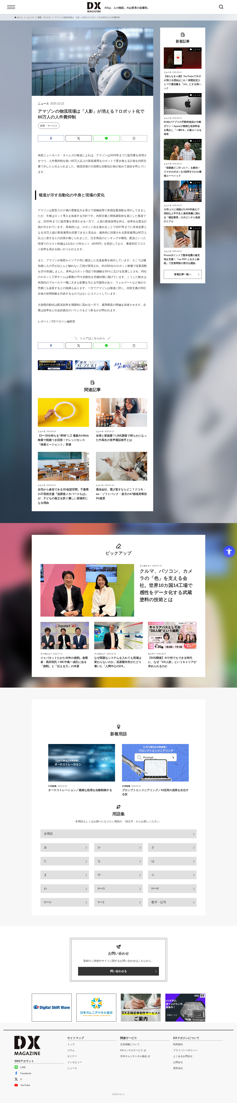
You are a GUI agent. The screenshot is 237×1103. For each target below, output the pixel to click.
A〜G (101, 888)
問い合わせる (118, 971)
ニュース (72, 1068)
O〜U (47, 902)
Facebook (25, 1073)
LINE (23, 1067)
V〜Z (101, 902)
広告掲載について (130, 1044)
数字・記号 (158, 902)
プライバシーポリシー (185, 1050)
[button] (51, 138)
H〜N (155, 888)
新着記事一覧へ (182, 274)
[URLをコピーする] (134, 138)
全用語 (48, 833)
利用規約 (178, 1044)
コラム (71, 1050)
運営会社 (178, 1068)
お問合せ (178, 1062)
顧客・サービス (48, 125)
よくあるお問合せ (183, 1056)
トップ (71, 1044)
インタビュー (74, 1062)
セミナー (72, 1056)
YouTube (25, 1085)
